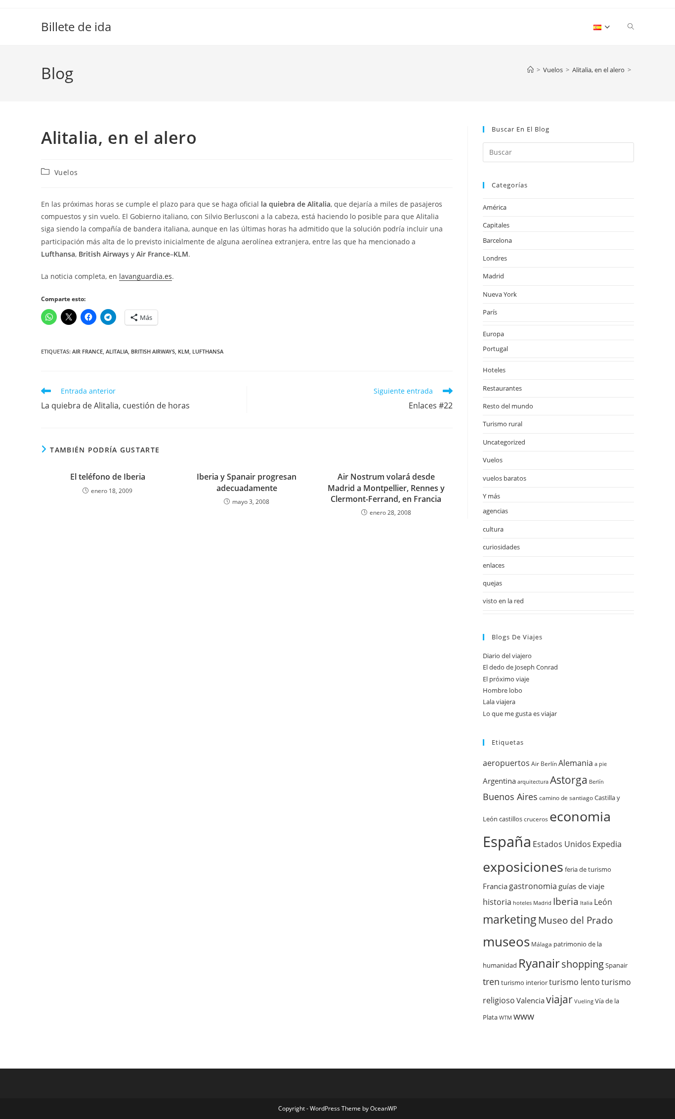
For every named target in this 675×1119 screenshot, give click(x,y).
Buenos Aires (510, 797)
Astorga (569, 779)
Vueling (583, 1001)
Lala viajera (499, 701)
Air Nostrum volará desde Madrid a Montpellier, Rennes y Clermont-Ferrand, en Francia (386, 487)
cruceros (536, 819)
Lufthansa (207, 351)
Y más (491, 496)
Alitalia (117, 351)
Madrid (493, 275)
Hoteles (494, 369)
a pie (600, 764)
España (507, 841)
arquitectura (532, 781)
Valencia (530, 1000)
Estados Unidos (562, 844)
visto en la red (503, 600)
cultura (493, 529)
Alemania (575, 763)
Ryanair (539, 963)
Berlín (596, 781)
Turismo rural (502, 423)
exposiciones (523, 866)
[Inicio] (530, 69)
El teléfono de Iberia (107, 476)
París (490, 312)
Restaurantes (502, 388)
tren (491, 981)
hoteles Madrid (532, 902)
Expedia (607, 844)
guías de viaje (581, 886)
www (523, 1016)
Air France (87, 351)
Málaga (541, 944)
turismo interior (524, 982)
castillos (510, 818)
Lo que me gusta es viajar (520, 713)
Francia (495, 886)
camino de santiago (566, 798)
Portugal (495, 348)
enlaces (494, 565)
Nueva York (500, 294)
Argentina (499, 781)
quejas (492, 583)
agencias (495, 510)
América (494, 207)
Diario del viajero (507, 655)
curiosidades (501, 546)
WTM (505, 1017)
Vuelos (66, 172)
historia (497, 901)
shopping (582, 964)
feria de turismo (588, 869)
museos (506, 941)
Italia (586, 902)
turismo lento (574, 981)
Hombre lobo (502, 690)
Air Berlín (544, 764)
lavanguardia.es (145, 276)
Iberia (566, 901)
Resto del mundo (508, 406)
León (603, 901)
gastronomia (533, 886)
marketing (510, 919)
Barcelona (497, 240)
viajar (559, 999)
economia (580, 816)
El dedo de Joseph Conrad (520, 667)
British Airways (153, 351)
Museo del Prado (575, 920)
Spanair (616, 965)
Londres (495, 258)
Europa (493, 333)
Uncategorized (504, 442)
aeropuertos (506, 762)
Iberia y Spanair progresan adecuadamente (246, 482)
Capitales (496, 225)
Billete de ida (76, 26)
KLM (183, 351)
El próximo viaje (506, 678)
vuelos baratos (504, 478)
